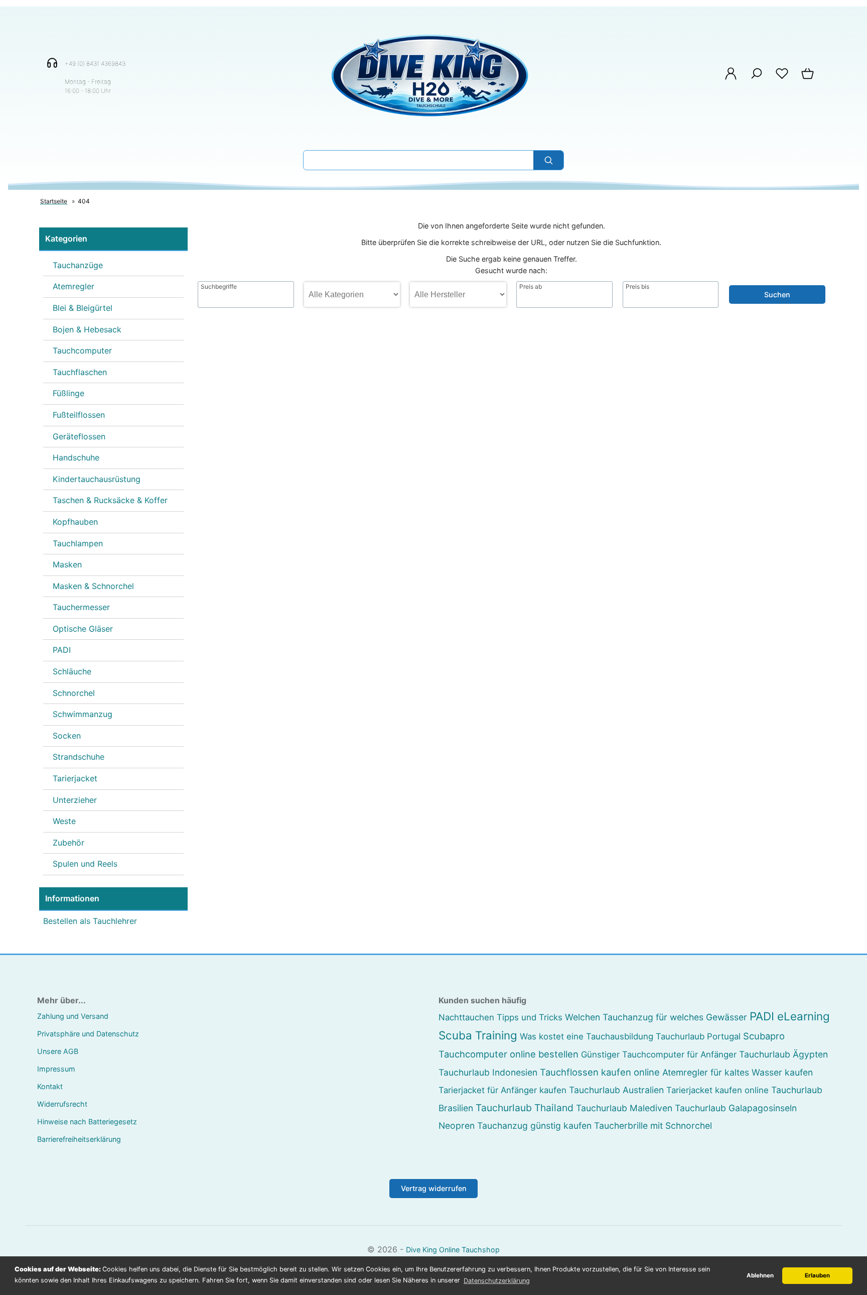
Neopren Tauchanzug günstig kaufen (515, 1125)
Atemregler (73, 286)
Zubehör (68, 843)
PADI (62, 650)
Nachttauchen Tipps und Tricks (500, 1017)
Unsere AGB (57, 1051)
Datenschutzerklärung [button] (497, 1280)
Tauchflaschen (80, 372)
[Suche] (756, 78)
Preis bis (637, 287)
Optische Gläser (83, 629)
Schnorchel (74, 693)
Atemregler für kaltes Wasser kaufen (737, 1072)
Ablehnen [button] (760, 1275)
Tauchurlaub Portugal (698, 1036)
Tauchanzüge (78, 265)
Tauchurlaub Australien (616, 1090)
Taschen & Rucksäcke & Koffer (110, 500)
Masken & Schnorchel (93, 586)
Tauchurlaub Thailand (524, 1108)
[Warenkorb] (808, 78)
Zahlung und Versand (72, 1016)
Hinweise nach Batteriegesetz (87, 1121)
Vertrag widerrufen (434, 1188)
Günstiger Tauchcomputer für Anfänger (659, 1054)
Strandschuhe (78, 757)
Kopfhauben (75, 522)
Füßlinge (68, 393)
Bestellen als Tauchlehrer (90, 921)
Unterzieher (75, 800)
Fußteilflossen (79, 415)
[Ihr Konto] (731, 78)
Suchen (777, 294)
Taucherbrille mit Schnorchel (653, 1125)
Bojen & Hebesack (87, 329)
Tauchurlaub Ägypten (783, 1054)
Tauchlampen (78, 543)
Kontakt (50, 1086)
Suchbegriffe (219, 287)
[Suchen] (548, 160)
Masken (67, 564)
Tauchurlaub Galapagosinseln (736, 1108)
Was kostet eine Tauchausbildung (586, 1036)
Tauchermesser (81, 607)
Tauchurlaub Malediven (624, 1108)
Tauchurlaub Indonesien (488, 1072)
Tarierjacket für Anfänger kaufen (502, 1090)
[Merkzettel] (782, 78)
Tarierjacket (75, 778)
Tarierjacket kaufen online (717, 1090)
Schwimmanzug (82, 714)
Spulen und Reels (85, 864)
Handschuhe (76, 457)
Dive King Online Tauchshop (453, 1249)
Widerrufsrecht (62, 1104)
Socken (67, 736)
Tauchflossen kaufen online (600, 1072)
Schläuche (72, 671)
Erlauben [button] (817, 1275)
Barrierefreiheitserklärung (79, 1139)
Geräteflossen (79, 436)
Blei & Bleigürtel (82, 308)
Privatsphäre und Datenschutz (88, 1033)
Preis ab (530, 287)
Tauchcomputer (82, 350)
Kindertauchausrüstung (96, 479)
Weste (64, 821)
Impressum (56, 1069)
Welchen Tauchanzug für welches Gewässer (656, 1017)
